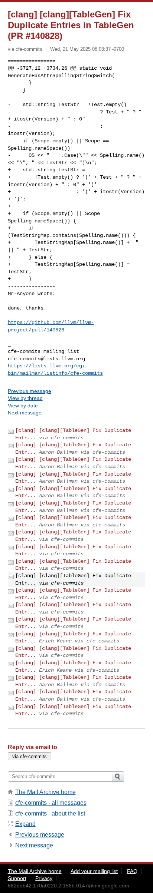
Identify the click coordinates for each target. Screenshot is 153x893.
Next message (25, 413)
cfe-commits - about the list (50, 813)
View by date (23, 406)
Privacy (43, 878)
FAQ (132, 871)
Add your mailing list (94, 871)
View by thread (25, 398)
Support (17, 878)
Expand (25, 824)
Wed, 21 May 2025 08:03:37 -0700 (87, 49)
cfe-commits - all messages (51, 803)
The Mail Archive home (45, 792)
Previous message (29, 391)
